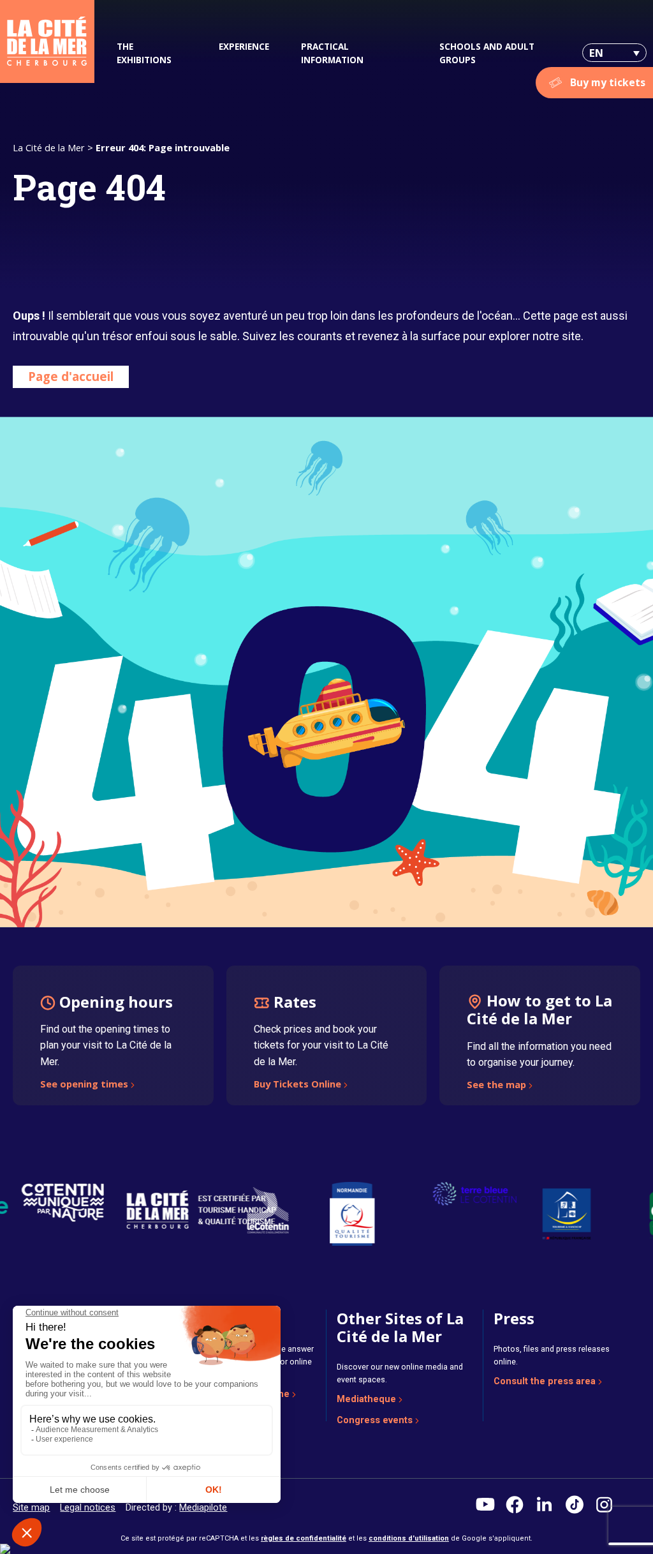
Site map (31, 1507)
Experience (244, 46)
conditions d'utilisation (409, 1538)
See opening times (84, 1084)
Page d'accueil (71, 376)
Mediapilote (203, 1507)
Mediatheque (366, 1399)
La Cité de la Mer (49, 147)
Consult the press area (545, 1381)
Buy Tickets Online (297, 1084)
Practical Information (332, 53)
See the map (496, 1085)
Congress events (375, 1420)
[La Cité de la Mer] (47, 41)
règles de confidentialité (303, 1538)
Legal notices (87, 1507)
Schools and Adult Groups (486, 53)
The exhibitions (144, 53)
